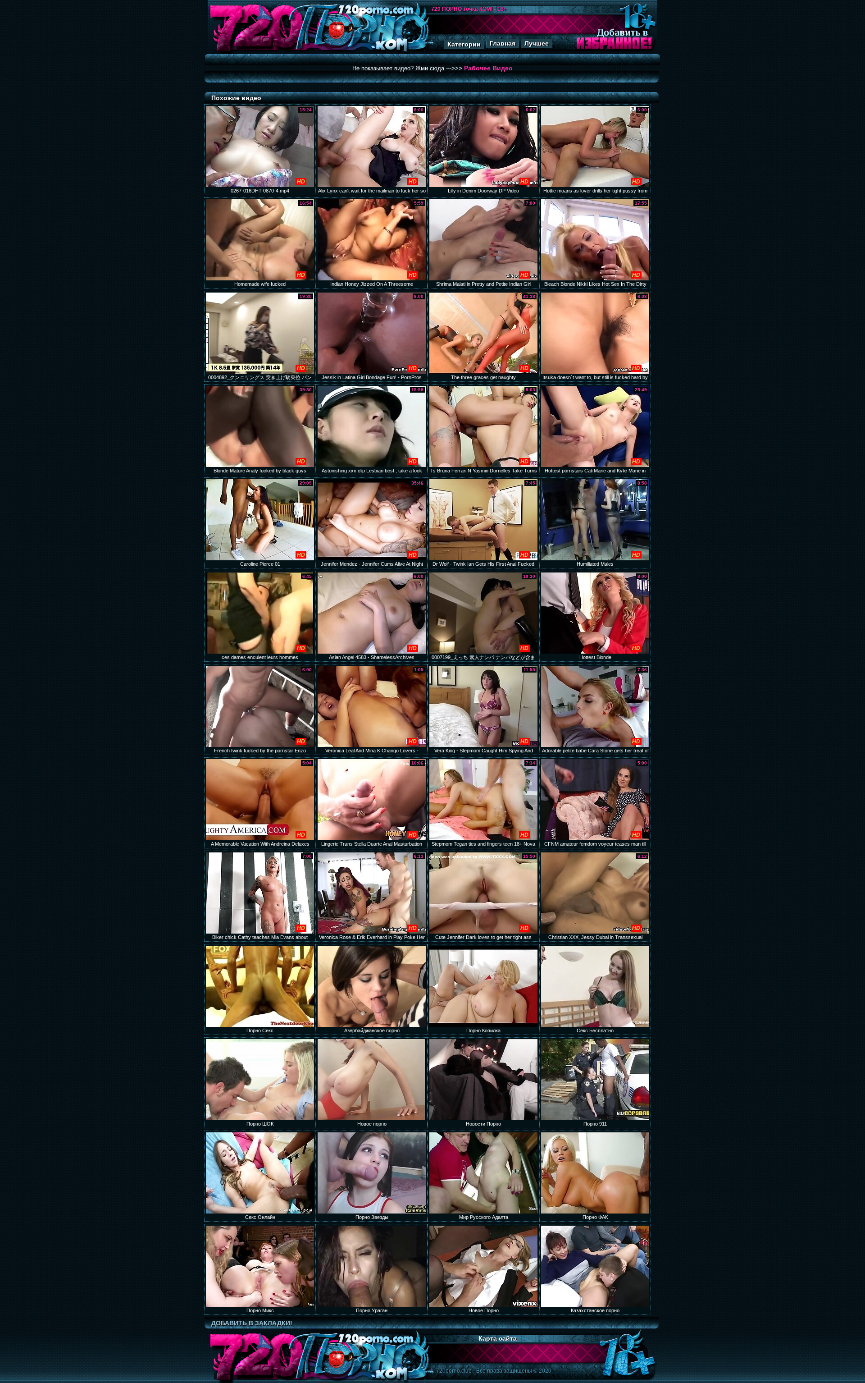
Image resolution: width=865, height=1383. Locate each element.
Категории (464, 44)
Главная (502, 43)
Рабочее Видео (488, 68)
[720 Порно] (256, 51)
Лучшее (536, 43)
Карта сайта (497, 1338)
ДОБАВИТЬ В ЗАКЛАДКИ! (251, 1323)
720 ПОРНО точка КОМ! (462, 9)
